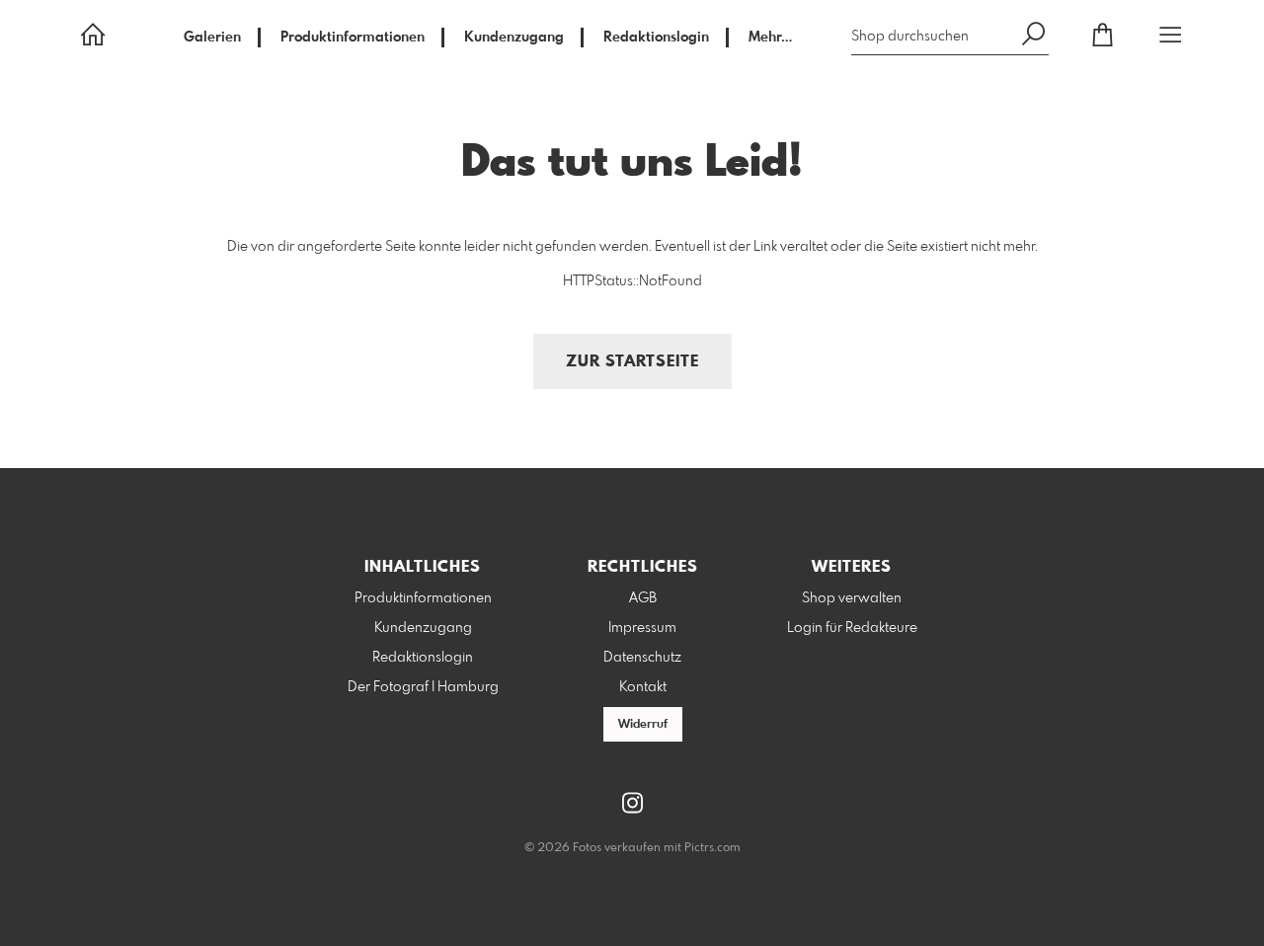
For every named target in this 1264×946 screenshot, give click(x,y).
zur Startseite (632, 362)
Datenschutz (642, 658)
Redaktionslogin (656, 37)
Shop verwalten (852, 598)
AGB (643, 598)
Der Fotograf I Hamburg (423, 687)
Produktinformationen (352, 37)
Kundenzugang (514, 37)
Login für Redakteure (852, 628)
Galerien (212, 37)
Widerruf (643, 725)
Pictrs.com (712, 848)
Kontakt (643, 687)
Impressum (642, 628)
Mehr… (770, 37)
